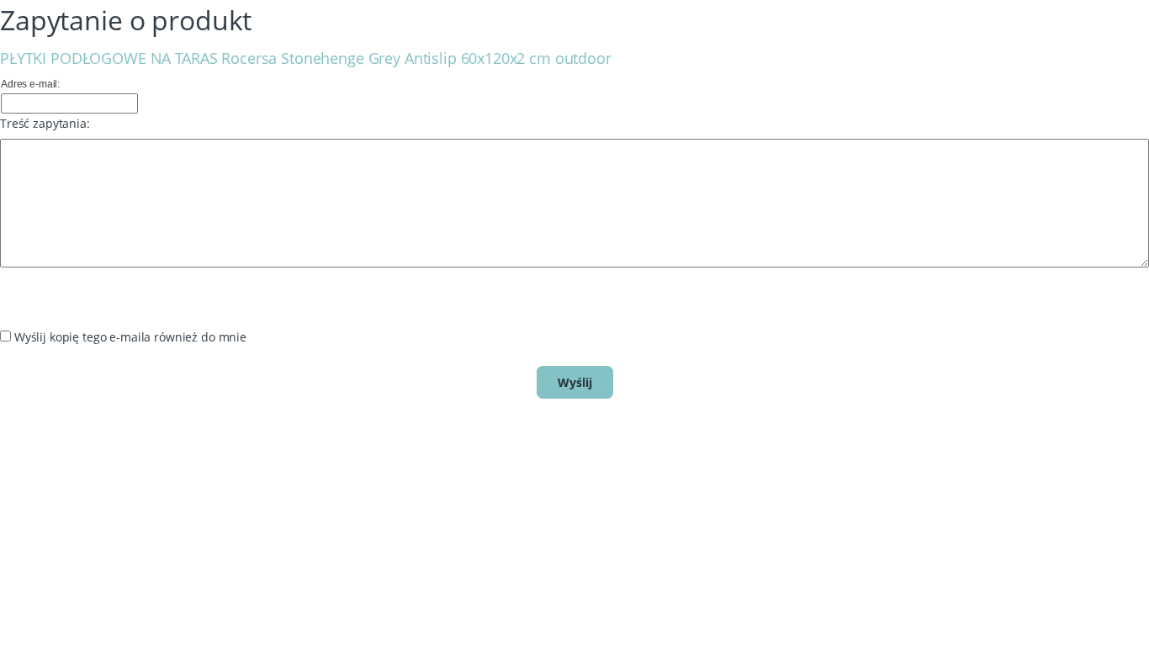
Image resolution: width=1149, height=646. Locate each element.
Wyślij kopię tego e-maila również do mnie (130, 337)
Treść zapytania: (45, 123)
